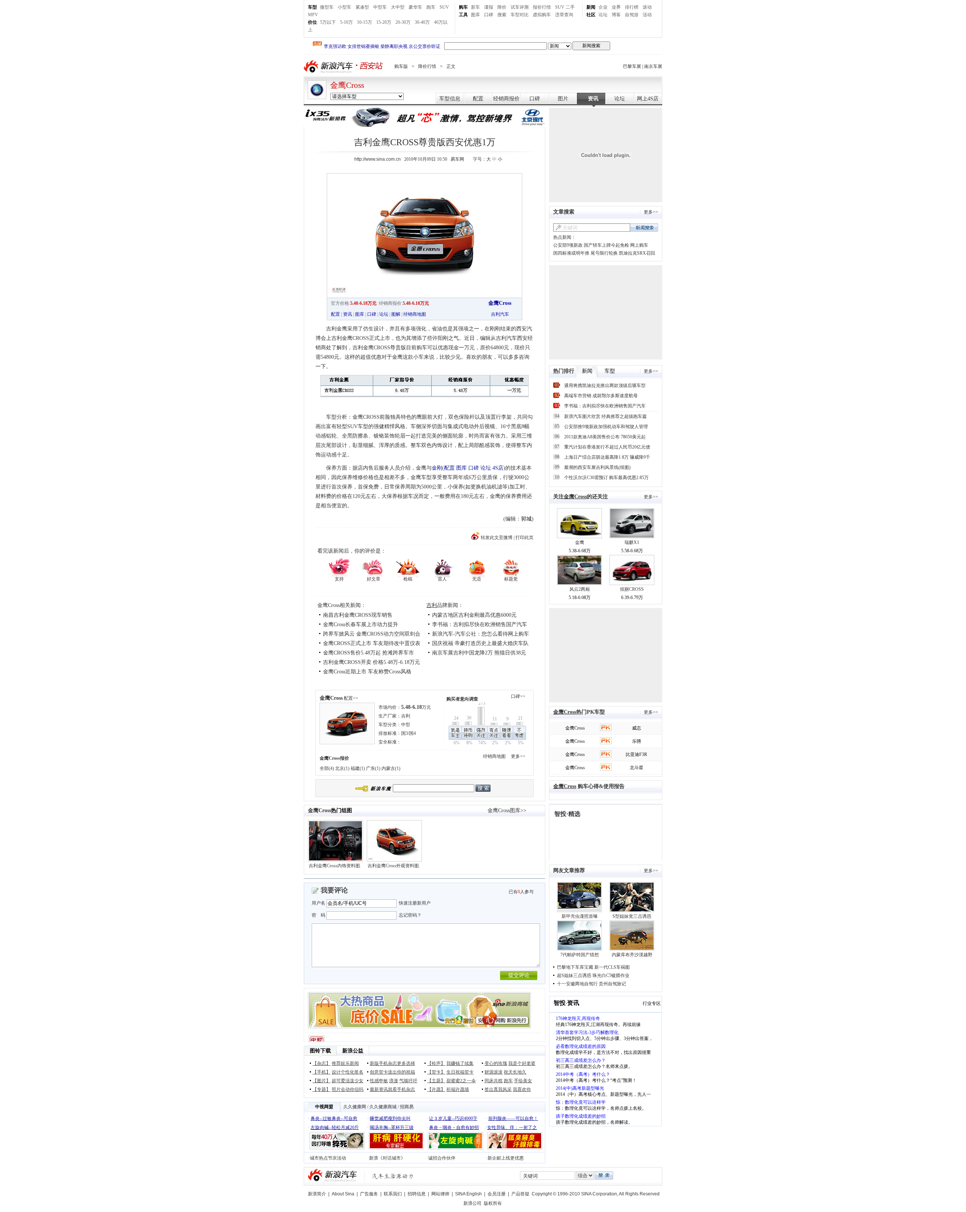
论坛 (603, 14)
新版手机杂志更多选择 (392, 1063)
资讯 (593, 98)
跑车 (430, 7)
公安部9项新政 (568, 245)
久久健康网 (354, 1106)
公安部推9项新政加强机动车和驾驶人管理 (606, 426)
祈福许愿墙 (457, 1089)
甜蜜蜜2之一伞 (461, 1080)
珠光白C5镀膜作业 (610, 975)
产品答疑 (520, 1194)
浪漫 (393, 1080)
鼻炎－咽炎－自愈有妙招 (454, 1127)
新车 (475, 7)
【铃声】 (436, 1063)
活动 (647, 14)
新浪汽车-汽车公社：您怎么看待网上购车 (480, 634)
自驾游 (631, 14)
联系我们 (393, 1194)
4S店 (497, 468)
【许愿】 (436, 1089)
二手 (570, 7)
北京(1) (342, 768)
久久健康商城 (383, 1106)
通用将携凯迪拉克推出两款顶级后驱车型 (605, 385)
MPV (313, 14)
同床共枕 (494, 1080)
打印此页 (524, 537)
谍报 (488, 7)
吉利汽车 (500, 314)
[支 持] (339, 567)
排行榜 (631, 7)
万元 (416, 707)
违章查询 (564, 14)
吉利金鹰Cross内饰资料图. (335, 865)
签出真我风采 (498, 1089)
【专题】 (321, 1089)
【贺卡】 (436, 1072)
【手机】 (321, 1072)
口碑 (488, 14)
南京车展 (653, 66)
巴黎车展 (632, 66)
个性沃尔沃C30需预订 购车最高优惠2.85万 (606, 477)
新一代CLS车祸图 (612, 967)
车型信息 (449, 98)
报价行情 (542, 7)
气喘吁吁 (408, 1080)
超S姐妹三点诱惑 (574, 975)
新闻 (590, 7)
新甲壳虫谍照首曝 (579, 916)
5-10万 (346, 22)
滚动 (647, 7)
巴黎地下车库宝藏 (575, 967)
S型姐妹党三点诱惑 (631, 916)
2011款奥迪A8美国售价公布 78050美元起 (605, 436)
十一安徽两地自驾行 (577, 983)
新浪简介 (317, 1194)
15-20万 (383, 22)
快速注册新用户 (415, 903)
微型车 (327, 7)
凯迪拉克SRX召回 (637, 253)
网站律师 (440, 1194)
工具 (463, 14)
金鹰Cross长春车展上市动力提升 (360, 624)
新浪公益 (352, 1051)
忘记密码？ (410, 915)
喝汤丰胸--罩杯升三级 (392, 1127)
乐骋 (636, 741)
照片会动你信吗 (347, 1089)
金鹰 (579, 542)
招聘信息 (417, 1194)
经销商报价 (506, 98)
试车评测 (520, 7)
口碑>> (518, 696)
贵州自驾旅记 (612, 983)
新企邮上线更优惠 (506, 1158)
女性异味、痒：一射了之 (512, 1127)
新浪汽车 (329, 66)
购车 (463, 7)
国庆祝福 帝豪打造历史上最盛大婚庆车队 (480, 643)
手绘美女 (523, 1080)
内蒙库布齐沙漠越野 (632, 954)
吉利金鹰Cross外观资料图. (394, 865)
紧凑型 (362, 7)
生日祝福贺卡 (460, 1072)
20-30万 (403, 22)
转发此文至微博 (496, 537)
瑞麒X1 (632, 542)
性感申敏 (379, 1080)
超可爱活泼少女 (347, 1080)
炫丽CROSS (632, 589)
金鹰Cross (347, 85)
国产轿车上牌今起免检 (606, 245)
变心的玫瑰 (496, 1063)
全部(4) (327, 768)
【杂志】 (321, 1063)
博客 (616, 14)
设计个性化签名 (347, 1072)
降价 (501, 7)
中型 (405, 724)
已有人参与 (521, 891)
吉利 (431, 605)
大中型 (398, 7)
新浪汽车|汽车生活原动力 (393, 1175)
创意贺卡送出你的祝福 (392, 1072)
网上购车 (639, 245)
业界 (616, 7)
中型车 (380, 7)
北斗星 (636, 767)
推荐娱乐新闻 (345, 1063)
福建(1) (358, 768)
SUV (444, 7)
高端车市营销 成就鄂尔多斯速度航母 (601, 395)
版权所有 (493, 1203)
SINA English (468, 1194)
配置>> (351, 698)
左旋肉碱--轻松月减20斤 (335, 1127)
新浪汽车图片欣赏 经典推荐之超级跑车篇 (605, 416)
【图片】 (321, 1080)
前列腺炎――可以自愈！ (513, 1118)
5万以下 (328, 22)
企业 (603, 7)
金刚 (437, 468)
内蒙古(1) (390, 768)
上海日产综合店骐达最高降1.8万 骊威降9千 (607, 457)
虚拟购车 (542, 14)
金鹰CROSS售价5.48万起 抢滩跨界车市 (368, 653)
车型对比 (520, 14)
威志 (636, 728)
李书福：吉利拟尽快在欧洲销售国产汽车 (479, 624)
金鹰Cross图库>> (507, 810)
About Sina (343, 1194)
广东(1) (373, 768)
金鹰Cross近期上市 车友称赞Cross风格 (367, 671)
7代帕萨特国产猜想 (579, 954)
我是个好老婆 (521, 1063)
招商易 (407, 1106)
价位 (312, 22)
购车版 (401, 66)
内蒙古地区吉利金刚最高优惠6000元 (474, 615)
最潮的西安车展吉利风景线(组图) (597, 467)
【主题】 (436, 1080)
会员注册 (497, 1194)
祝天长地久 (515, 1072)
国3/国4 (408, 733)
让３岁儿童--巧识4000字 (453, 1118)
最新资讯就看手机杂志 (392, 1089)
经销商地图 (414, 314)
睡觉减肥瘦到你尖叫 (390, 1118)
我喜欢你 (522, 1089)
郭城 (526, 519)
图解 (395, 314)
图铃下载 (320, 1051)
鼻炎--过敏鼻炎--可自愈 (334, 1118)
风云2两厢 (579, 589)
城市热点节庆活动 (328, 1158)
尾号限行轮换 (604, 253)
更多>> (518, 756)
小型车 (344, 7)
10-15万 (364, 22)
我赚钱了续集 (460, 1063)
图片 (563, 98)
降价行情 (427, 66)
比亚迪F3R (636, 754)
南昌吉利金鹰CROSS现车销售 (357, 615)
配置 (478, 98)
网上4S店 (647, 98)
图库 (475, 14)
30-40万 (422, 22)
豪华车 (415, 7)
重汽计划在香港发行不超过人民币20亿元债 (607, 447)
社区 (590, 14)
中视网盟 (324, 1106)
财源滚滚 (494, 1072)
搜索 (501, 14)
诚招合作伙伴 (441, 1158)
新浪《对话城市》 (387, 1158)
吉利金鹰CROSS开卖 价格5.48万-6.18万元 (371, 662)
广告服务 (369, 1194)
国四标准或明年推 (571, 253)
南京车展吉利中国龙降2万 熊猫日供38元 (479, 653)
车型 (312, 7)
